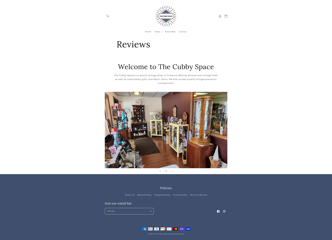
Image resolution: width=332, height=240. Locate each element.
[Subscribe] (151, 211)
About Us (129, 195)
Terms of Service (198, 195)
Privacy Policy (180, 195)
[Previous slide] (160, 171)
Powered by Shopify (176, 234)
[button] (108, 16)
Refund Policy (144, 195)
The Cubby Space (161, 234)
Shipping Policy (162, 195)
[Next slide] (172, 171)
